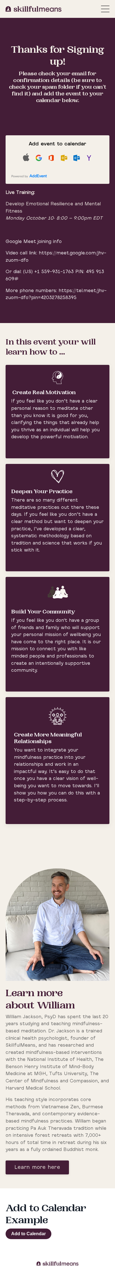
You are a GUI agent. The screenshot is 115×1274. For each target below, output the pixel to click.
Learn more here (37, 1167)
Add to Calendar (28, 1233)
